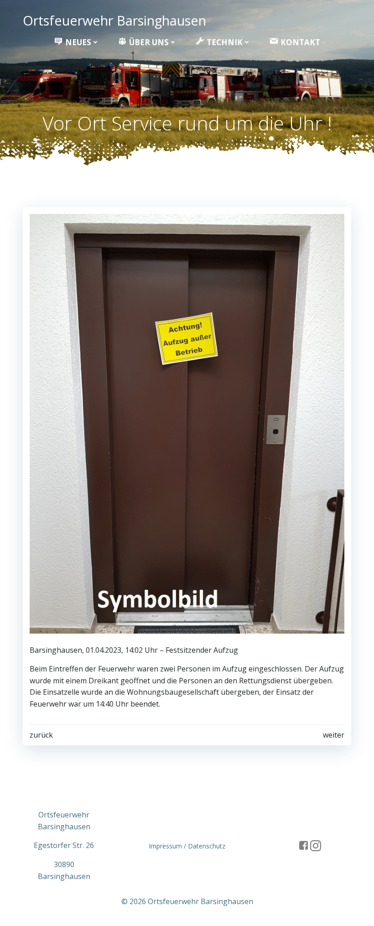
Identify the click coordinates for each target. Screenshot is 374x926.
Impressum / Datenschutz (187, 846)
